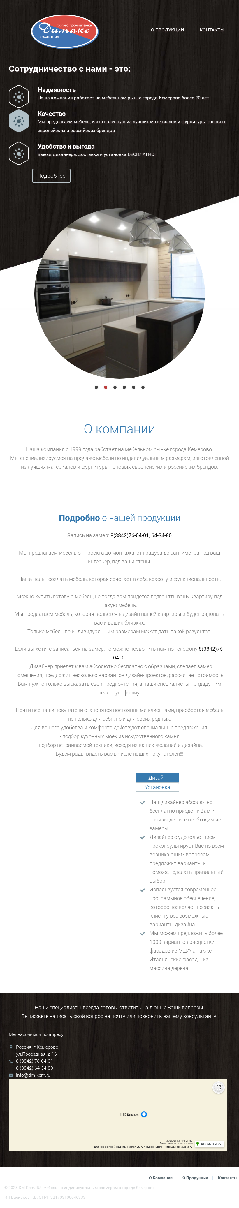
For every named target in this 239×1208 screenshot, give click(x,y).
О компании (161, 1177)
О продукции (167, 29)
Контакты (212, 29)
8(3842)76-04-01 (129, 535)
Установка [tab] (157, 787)
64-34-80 (161, 535)
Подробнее (51, 175)
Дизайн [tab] (157, 778)
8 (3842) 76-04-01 (34, 1061)
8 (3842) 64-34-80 (34, 1068)
